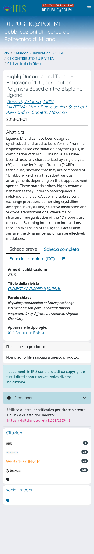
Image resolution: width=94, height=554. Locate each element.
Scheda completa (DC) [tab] (32, 258)
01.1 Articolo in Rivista (25, 63)
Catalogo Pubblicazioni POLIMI (39, 53)
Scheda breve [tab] (23, 249)
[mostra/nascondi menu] (89, 8)
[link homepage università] (58, 8)
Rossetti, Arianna (24, 101)
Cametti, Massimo (49, 112)
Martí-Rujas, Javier (47, 107)
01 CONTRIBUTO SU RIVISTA (30, 58)
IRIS (6, 53)
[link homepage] (16, 8)
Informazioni (21, 397)
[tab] (64, 258)
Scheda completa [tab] (61, 249)
